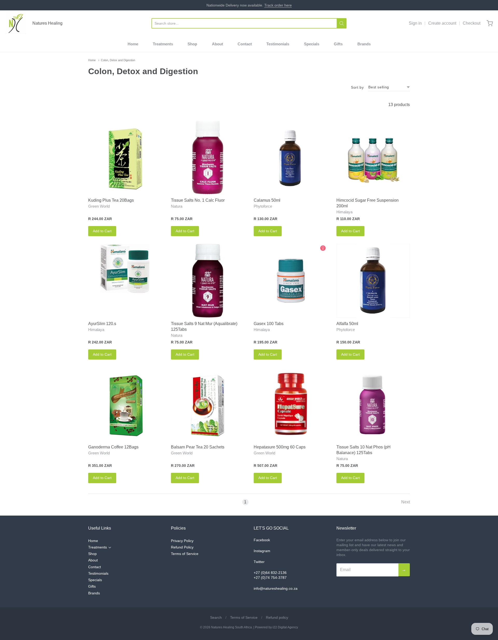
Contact (245, 44)
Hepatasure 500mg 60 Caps (280, 447)
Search (216, 617)
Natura (176, 206)
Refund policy (277, 617)
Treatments (163, 44)
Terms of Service (184, 554)
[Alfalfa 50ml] (373, 280)
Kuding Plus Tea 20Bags (111, 200)
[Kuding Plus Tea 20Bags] (125, 157)
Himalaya (344, 212)
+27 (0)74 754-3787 (270, 577)
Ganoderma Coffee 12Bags (113, 447)
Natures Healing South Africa (231, 627)
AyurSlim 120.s (102, 323)
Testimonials (277, 44)
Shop (192, 44)
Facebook (262, 540)
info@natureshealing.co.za (276, 588)
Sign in (415, 23)
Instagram (262, 551)
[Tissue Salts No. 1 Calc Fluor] (207, 157)
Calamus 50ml (267, 200)
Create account (442, 23)
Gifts (338, 44)
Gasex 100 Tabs (268, 323)
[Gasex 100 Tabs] (290, 280)
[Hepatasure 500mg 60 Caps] (290, 404)
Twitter (259, 562)
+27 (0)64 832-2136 (270, 573)
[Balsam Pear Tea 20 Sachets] (207, 404)
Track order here (278, 5)
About (217, 44)
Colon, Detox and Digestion (118, 60)
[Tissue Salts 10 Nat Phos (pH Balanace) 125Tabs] (373, 404)
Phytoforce (263, 206)
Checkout (471, 23)
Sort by (357, 87)
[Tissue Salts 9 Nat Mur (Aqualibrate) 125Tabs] (207, 280)
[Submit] (342, 23)
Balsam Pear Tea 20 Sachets (197, 447)
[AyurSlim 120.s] (124, 268)
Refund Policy (182, 547)
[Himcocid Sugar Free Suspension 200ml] (373, 157)
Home (133, 44)
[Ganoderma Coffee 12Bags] (125, 404)
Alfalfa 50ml (347, 323)
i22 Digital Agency (285, 627)
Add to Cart (102, 231)
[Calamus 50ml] (290, 157)
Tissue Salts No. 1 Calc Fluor (198, 200)
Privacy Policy (182, 541)
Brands (364, 44)
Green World (99, 206)
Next (405, 502)
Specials (311, 44)
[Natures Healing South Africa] (15, 23)
